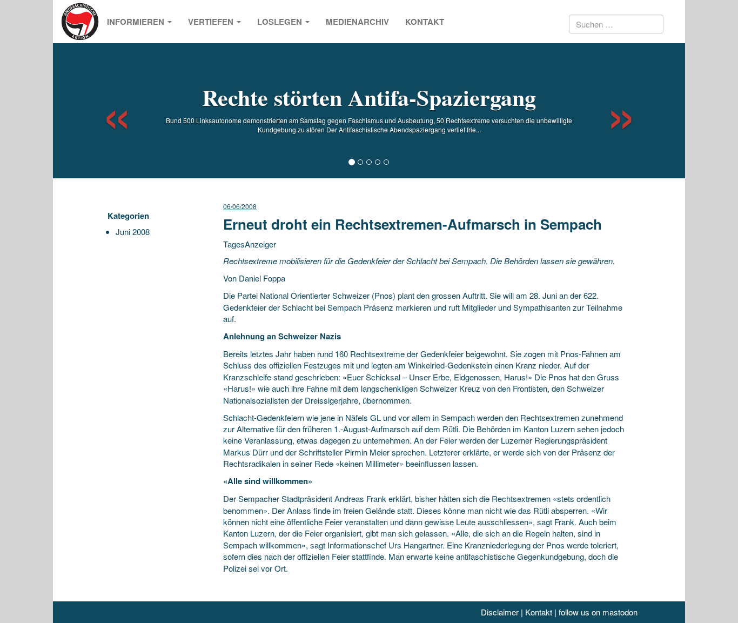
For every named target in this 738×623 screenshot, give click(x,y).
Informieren (136, 22)
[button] (107, 110)
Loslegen (280, 22)
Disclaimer (500, 612)
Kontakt (424, 22)
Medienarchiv (357, 22)
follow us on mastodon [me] (598, 612)
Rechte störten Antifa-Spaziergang (369, 97)
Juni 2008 (133, 231)
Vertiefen (212, 22)
